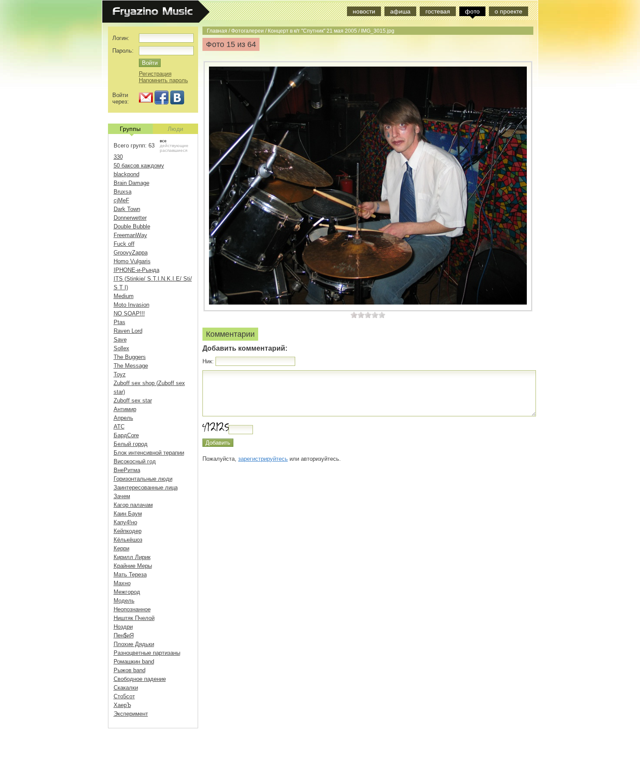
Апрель (123, 418)
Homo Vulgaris (132, 261)
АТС (119, 426)
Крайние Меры (133, 566)
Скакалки (126, 687)
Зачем (122, 496)
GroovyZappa (131, 252)
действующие (174, 145)
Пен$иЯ (124, 635)
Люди (175, 128)
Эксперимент (131, 713)
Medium (124, 296)
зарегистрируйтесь (263, 459)
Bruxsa (122, 191)
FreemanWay (130, 235)
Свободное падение (140, 679)
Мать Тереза (130, 574)
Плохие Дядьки (134, 644)
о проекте (508, 11)
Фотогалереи (247, 31)
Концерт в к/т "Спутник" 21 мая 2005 (312, 31)
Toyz (120, 374)
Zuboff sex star (133, 400)
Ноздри (123, 626)
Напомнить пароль (163, 80)
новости (364, 11)
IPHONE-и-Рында (136, 270)
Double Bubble (132, 226)
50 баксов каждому (139, 165)
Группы (130, 128)
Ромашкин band (134, 661)
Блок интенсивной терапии (149, 452)
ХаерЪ (122, 705)
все (163, 140)
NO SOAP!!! (129, 313)
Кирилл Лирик (132, 557)
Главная (217, 31)
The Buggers (130, 357)
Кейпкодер (127, 531)
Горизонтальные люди (143, 479)
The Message (131, 365)
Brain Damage (131, 183)
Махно (122, 583)
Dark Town (127, 209)
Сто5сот (124, 696)
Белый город (131, 444)
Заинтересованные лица (146, 487)
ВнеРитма (127, 470)
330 (118, 157)
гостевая (437, 11)
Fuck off (124, 244)
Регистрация (155, 73)
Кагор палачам (133, 505)
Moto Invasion (131, 305)
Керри (121, 548)
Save (120, 339)
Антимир (125, 409)
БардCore (126, 435)
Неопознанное (132, 609)
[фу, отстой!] (353, 315)
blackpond (126, 174)
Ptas (119, 322)
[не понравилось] (357, 315)
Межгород (127, 592)
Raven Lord (128, 331)
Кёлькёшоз (128, 539)
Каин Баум (128, 513)
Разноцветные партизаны (147, 653)
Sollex (121, 348)
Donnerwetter (130, 217)
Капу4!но (125, 522)
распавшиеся (173, 150)
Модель (124, 600)
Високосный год (135, 461)
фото (472, 11)
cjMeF (121, 200)
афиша (400, 11)
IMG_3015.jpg (377, 31)
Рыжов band (129, 670)
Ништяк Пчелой (134, 618)
